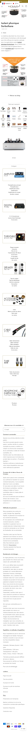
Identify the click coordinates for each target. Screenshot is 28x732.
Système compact (14, 194)
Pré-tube (14, 375)
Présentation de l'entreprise (10, 698)
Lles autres (14, 260)
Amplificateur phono (14, 188)
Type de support (14, 278)
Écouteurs (14, 403)
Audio (14, 309)
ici (15, 666)
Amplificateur (14, 190)
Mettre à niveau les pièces (14, 311)
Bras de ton (14, 251)
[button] (2, 6)
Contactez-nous (7, 711)
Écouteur (14, 405)
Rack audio (14, 313)
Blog (4, 695)
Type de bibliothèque (14, 280)
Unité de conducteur (14, 282)
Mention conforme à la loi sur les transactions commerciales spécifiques (13, 703)
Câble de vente (14, 348)
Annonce (5, 691)
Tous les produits (8, 679)
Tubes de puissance (14, 372)
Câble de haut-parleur (14, 346)
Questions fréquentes (9, 707)
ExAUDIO (15, 729)
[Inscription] (23, 429)
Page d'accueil (7, 675)
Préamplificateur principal (14, 185)
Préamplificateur (14, 186)
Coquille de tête (14, 258)
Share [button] (4, 32)
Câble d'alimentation (14, 340)
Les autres (14, 285)
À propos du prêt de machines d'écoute (11, 687)
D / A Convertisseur (14, 216)
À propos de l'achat (8, 682)
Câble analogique (14, 344)
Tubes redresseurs (14, 373)
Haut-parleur (14, 284)
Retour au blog (15, 95)
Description (12, 545)
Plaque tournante (14, 247)
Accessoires (14, 219)
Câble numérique (14, 342)
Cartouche (14, 249)
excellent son (9, 48)
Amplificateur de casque (14, 192)
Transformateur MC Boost (14, 252)
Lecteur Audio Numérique (14, 218)
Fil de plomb (14, 256)
